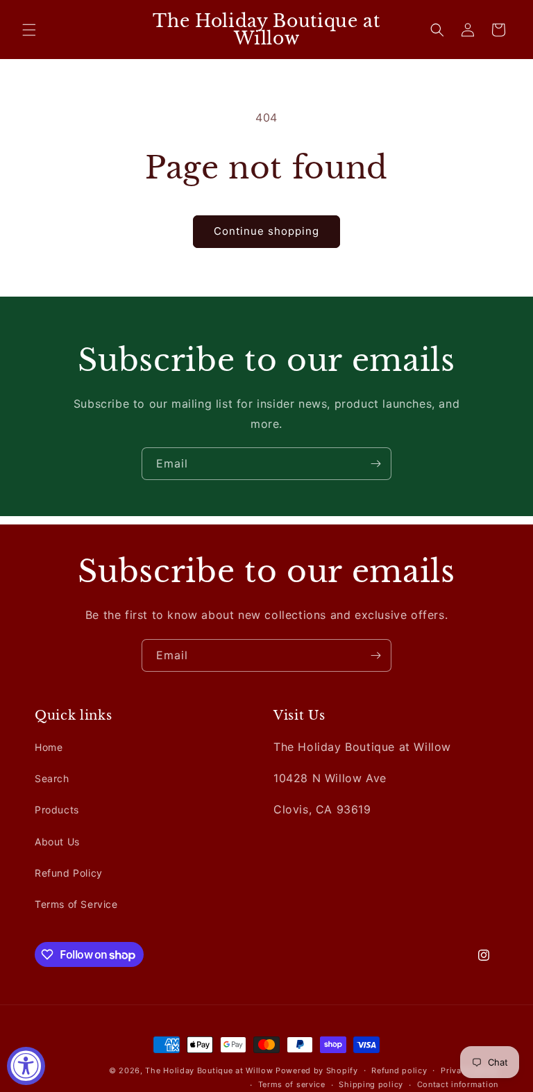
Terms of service (291, 1084)
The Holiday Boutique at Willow (209, 1070)
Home (48, 747)
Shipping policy (371, 1084)
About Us (57, 841)
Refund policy (399, 1070)
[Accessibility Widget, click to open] (26, 1066)
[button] (29, 30)
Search (52, 778)
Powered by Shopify (317, 1070)
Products (57, 810)
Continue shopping (266, 231)
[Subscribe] (375, 463)
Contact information (457, 1084)
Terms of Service (76, 904)
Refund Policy (69, 873)
